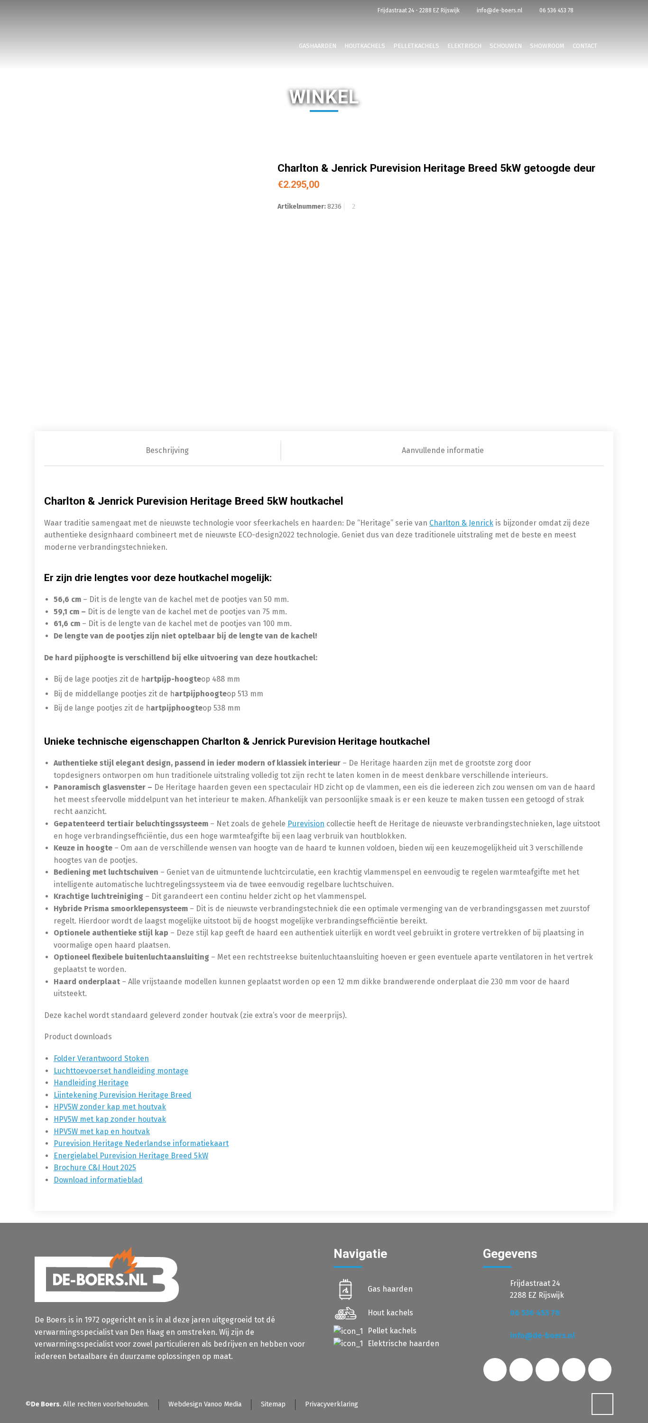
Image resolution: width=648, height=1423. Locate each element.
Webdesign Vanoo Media (204, 1404)
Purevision (305, 823)
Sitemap (273, 1404)
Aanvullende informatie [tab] (443, 450)
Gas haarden (390, 1289)
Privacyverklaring (331, 1404)
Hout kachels (390, 1312)
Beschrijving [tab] (167, 450)
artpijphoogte (201, 693)
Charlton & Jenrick (461, 522)
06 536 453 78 (556, 10)
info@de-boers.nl (498, 10)
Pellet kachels (392, 1330)
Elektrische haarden (403, 1343)
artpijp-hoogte (173, 679)
